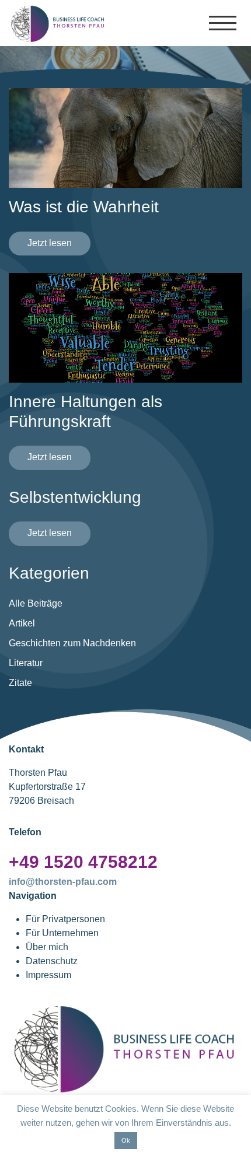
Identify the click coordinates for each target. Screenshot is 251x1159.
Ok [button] (125, 1140)
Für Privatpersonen (65, 919)
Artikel (22, 623)
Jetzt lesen (49, 243)
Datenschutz (52, 961)
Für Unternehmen (62, 933)
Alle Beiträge (35, 603)
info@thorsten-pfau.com (63, 882)
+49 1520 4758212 (83, 861)
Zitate (20, 683)
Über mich (47, 947)
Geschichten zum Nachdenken (72, 643)
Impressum (48, 975)
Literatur (26, 663)
